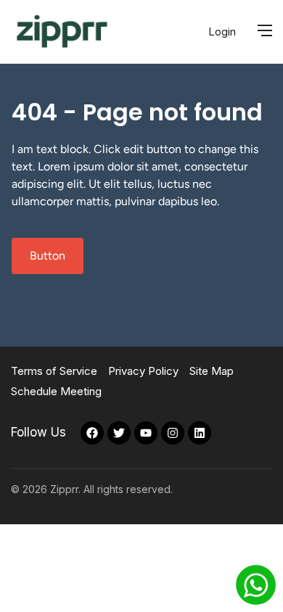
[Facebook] (92, 432)
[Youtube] (145, 432)
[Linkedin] (199, 432)
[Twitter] (119, 432)
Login (222, 31)
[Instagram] (172, 432)
